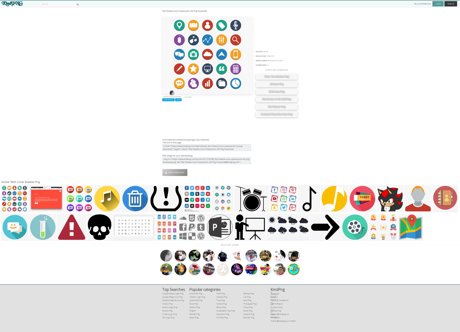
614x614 (238, 211)
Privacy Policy (277, 307)
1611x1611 (211, 239)
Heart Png (194, 317)
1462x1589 (92, 239)
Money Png (249, 293)
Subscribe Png (195, 293)
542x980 (302, 211)
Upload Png (276, 310)
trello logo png (169, 314)
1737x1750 (189, 211)
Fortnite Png (222, 317)
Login (438, 4)
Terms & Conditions (279, 300)
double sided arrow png (173, 300)
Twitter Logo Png (197, 297)
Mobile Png (194, 314)
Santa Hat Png (195, 300)
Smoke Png (221, 303)
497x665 (160, 239)
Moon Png (221, 307)
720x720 (98, 211)
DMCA (178, 100)
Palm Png (220, 293)
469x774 (216, 211)
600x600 (126, 211)
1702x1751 (6, 211)
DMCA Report (277, 303)
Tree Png (220, 300)
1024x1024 (326, 211)
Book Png (248, 310)
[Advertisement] (207, 119)
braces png (167, 310)
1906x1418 (34, 211)
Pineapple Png (250, 303)
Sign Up (450, 4)
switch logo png (169, 307)
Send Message (168, 100)
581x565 (274, 211)
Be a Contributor (422, 4)
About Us (275, 293)
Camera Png (221, 297)
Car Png (247, 297)
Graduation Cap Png (225, 310)
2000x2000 (34, 239)
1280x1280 (71, 211)
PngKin (192, 310)
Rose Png (193, 303)
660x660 (182, 239)
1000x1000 (382, 211)
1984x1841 (62, 239)
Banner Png (249, 317)
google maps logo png (173, 293)
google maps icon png (172, 297)
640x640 (314, 239)
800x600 (271, 239)
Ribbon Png (194, 307)
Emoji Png (248, 307)
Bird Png (247, 300)
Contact (274, 297)
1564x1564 (354, 211)
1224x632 (117, 239)
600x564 (373, 239)
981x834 (238, 239)
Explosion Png (222, 314)
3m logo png (168, 317)
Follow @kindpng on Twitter (283, 321)
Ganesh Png (249, 314)
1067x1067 (6, 239)
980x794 (154, 211)
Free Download (175, 172)
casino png (167, 303)
